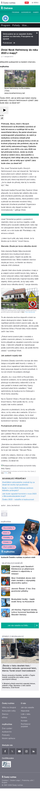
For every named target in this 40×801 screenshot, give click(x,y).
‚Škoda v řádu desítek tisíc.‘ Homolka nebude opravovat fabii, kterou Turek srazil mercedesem (19, 668)
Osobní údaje (15, 780)
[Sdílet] (2, 118)
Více (25, 25)
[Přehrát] (4, 110)
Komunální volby (9, 711)
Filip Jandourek (30, 312)
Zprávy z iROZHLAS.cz (13, 636)
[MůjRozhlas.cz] (4, 67)
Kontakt (24, 721)
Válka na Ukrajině (9, 707)
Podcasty (6, 735)
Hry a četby (7, 528)
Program (15, 12)
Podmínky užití (27, 780)
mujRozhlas (6, 522)
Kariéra (24, 717)
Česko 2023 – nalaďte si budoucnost (18, 499)
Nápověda (25, 711)
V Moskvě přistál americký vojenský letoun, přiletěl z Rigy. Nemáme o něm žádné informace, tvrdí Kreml (18, 685)
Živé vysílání (8, 547)
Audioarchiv (26, 12)
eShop (4, 717)
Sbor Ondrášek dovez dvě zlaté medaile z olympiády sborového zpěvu (23, 580)
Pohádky (6, 537)
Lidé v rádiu (25, 714)
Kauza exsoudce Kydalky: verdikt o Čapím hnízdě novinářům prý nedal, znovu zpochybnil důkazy (18, 677)
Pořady (16, 25)
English (4, 782)
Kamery (36, 12)
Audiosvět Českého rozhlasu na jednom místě (18, 557)
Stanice (5, 714)
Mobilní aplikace (8, 738)
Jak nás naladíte (27, 707)
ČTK (6, 473)
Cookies (5, 780)
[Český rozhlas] (8, 2)
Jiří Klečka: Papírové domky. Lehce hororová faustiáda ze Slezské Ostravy (24, 612)
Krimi (5, 533)
